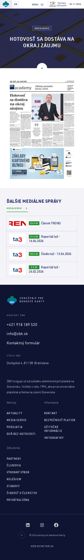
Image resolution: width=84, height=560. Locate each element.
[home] (6, 4)
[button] (38, 4)
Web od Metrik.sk (42, 546)
